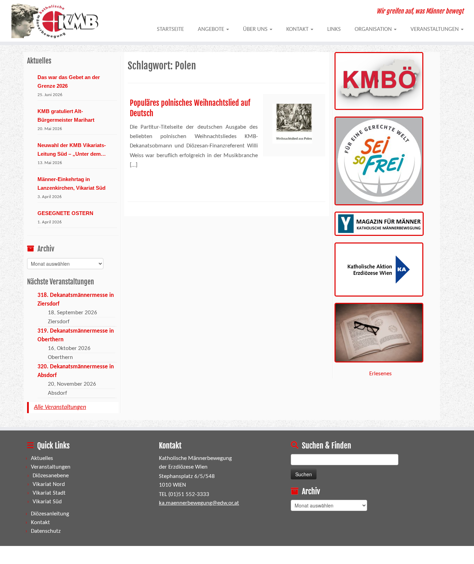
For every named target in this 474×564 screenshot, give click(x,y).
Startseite (170, 29)
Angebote (212, 29)
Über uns (256, 29)
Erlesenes (380, 374)
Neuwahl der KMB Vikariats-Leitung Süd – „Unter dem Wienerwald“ (71, 150)
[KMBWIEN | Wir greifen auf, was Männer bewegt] (54, 20)
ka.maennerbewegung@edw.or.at (199, 503)
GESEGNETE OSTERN (65, 213)
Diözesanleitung (50, 514)
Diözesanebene (51, 476)
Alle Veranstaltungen (60, 407)
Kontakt (298, 29)
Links (334, 29)
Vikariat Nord (49, 484)
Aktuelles (42, 458)
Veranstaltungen (435, 29)
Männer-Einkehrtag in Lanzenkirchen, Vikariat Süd (71, 183)
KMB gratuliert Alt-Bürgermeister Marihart (65, 115)
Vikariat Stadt (49, 493)
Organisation (374, 29)
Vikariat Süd (47, 502)
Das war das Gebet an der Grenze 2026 (68, 81)
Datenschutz (46, 531)
